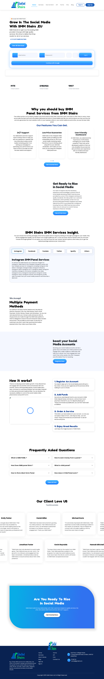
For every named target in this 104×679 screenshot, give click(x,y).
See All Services (18, 46)
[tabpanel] (52, 269)
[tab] (17, 251)
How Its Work (50, 5)
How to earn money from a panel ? (67, 458)
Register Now (59, 361)
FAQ (67, 5)
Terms (62, 5)
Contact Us (56, 659)
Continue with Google (52, 63)
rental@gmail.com (76, 661)
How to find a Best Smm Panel (22, 473)
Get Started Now (52, 165)
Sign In (80, 5)
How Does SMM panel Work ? (22, 465)
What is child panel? (62, 465)
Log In (85, 55)
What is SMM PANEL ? (19, 458)
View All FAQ (52, 482)
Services (40, 5)
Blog (72, 5)
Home (40, 653)
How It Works (42, 657)
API (57, 5)
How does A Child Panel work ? (66, 473)
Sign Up (90, 5)
